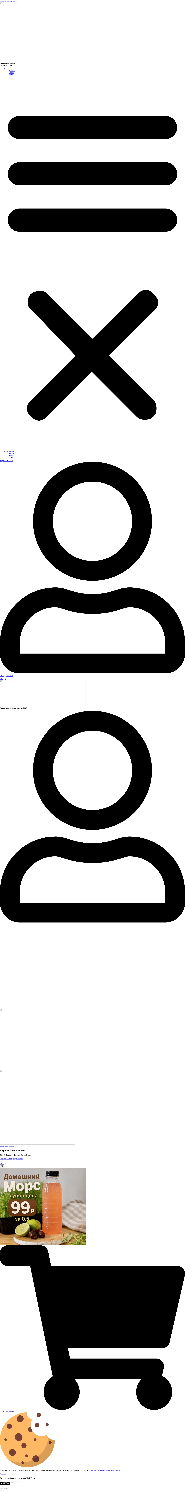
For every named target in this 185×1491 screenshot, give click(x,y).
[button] (92, 263)
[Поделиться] (5, 1488)
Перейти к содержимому (9, 1)
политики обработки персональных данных (105, 1470)
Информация (9, 69)
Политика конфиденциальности (11, 1159)
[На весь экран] (3, 1488)
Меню (11, 75)
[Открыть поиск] (2, 1166)
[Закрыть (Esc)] (7, 1488)
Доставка (12, 71)
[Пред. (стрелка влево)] (1, 1490)
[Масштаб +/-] (1, 1488)
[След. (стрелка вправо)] (3, 1490)
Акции (11, 73)
